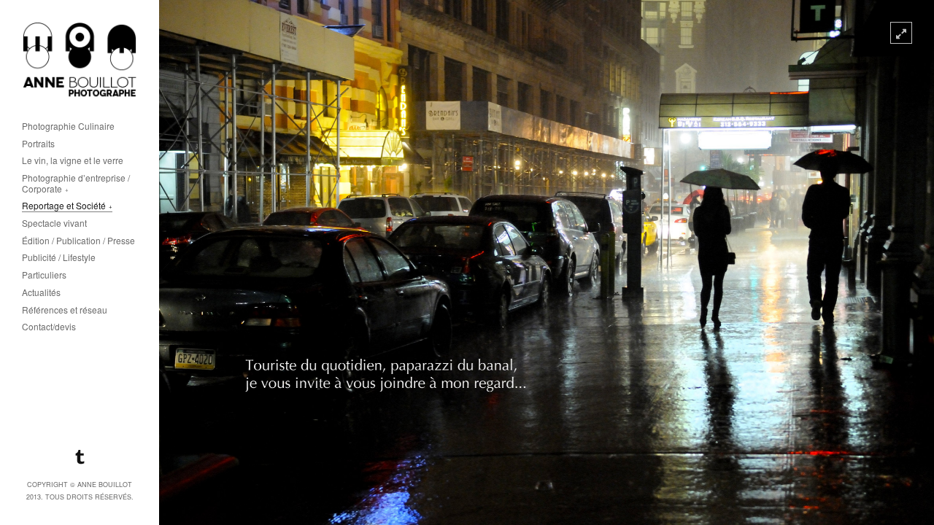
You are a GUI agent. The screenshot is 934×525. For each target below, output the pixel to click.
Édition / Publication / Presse (78, 241)
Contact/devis (49, 327)
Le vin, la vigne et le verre (72, 160)
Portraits (38, 144)
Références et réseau (64, 310)
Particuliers (44, 275)
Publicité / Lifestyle (59, 257)
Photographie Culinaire (68, 126)
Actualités (41, 292)
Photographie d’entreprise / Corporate (76, 184)
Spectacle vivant (54, 223)
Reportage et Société (64, 206)
